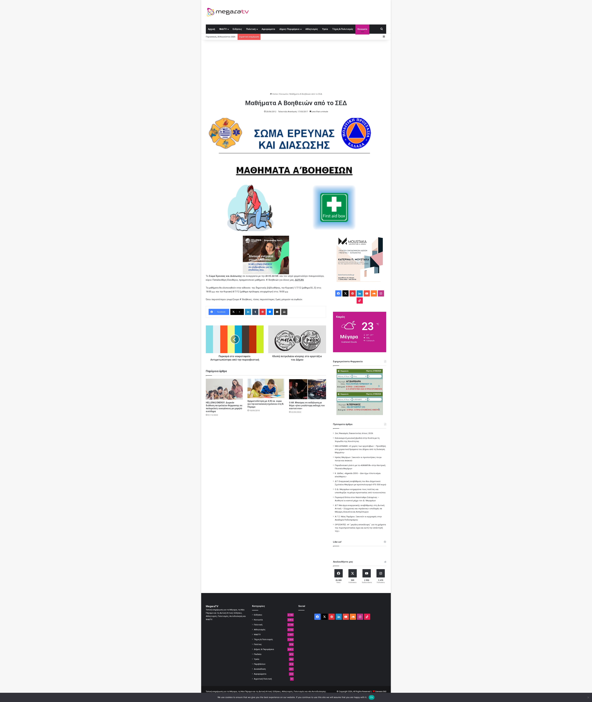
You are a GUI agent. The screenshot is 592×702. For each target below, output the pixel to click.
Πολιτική (251, 29)
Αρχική (211, 29)
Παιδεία (257, 654)
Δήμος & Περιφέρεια (264, 649)
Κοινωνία (362, 29)
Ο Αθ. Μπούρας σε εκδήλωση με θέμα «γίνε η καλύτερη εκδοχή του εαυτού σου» (307, 405)
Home (275, 94)
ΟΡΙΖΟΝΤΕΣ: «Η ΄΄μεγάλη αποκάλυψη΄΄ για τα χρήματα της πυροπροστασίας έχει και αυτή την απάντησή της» (360, 527)
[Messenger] (270, 312)
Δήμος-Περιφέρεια (289, 29)
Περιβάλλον (259, 664)
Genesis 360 (380, 691)
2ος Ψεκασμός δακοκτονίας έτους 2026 (354, 433)
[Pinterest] (262, 312)
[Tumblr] (255, 312)
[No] (588, 697)
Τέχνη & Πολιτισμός (342, 29)
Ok (371, 697)
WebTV (223, 29)
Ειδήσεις (237, 29)
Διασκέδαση (260, 669)
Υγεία (325, 29)
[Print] (284, 312)
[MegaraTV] (229, 12)
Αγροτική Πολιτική (263, 679)
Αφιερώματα (268, 29)
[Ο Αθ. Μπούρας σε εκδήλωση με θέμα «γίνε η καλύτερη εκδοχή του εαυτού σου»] (307, 389)
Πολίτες (258, 644)
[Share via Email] (277, 312)
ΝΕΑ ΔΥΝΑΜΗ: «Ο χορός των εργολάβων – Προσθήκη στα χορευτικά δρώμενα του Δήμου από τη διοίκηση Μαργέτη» (360, 449)
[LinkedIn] (248, 312)
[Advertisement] (296, 66)
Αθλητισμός (311, 29)
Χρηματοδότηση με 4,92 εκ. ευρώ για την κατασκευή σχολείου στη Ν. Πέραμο (265, 404)
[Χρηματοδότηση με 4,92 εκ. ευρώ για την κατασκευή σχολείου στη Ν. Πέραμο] (265, 388)
